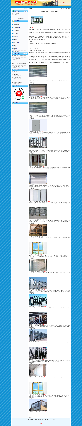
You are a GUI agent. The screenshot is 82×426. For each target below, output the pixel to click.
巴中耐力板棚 (15, 37)
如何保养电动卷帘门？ (15, 74)
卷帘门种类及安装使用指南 (16, 58)
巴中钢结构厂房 (15, 51)
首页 (27, 6)
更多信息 (30, 417)
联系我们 (54, 6)
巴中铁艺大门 (15, 34)
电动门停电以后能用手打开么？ (17, 77)
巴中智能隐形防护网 (16, 40)
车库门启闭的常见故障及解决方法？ (17, 82)
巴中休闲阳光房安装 (16, 31)
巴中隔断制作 (15, 45)
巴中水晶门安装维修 (16, 27)
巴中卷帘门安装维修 (16, 28)
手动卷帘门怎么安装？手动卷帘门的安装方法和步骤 (19, 55)
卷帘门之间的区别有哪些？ (16, 71)
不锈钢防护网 (15, 36)
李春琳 (54, 419)
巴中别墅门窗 (15, 33)
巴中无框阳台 (15, 49)
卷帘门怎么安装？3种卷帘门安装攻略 (17, 66)
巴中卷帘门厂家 (15, 22)
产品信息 (32, 6)
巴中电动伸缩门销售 (16, 24)
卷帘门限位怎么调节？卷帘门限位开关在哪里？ (19, 63)
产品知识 (43, 6)
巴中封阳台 (14, 46)
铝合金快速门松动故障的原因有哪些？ (18, 79)
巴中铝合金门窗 (15, 42)
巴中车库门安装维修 (16, 30)
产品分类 (38, 6)
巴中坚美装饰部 (31, 82)
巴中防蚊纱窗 (15, 43)
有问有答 (49, 6)
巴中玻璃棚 (14, 39)
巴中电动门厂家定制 (16, 25)
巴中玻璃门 (14, 48)
